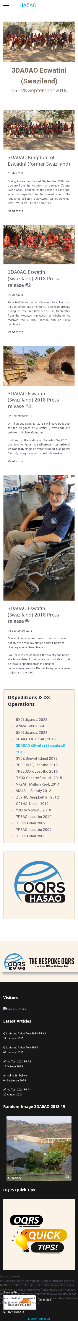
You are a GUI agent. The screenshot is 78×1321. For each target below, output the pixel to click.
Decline (19, 1312)
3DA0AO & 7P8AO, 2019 (36, 739)
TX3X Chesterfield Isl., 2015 (39, 778)
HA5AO (28, 5)
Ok (5, 1312)
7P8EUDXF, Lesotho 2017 (37, 765)
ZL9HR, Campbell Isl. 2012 (37, 797)
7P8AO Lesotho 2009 (34, 829)
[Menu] (6, 5)
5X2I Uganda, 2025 (31, 719)
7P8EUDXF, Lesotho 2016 (37, 771)
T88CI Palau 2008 (31, 836)
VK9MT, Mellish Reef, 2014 (37, 784)
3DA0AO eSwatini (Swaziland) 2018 (40, 748)
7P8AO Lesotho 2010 (34, 816)
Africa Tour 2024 (30, 726)
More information (39, 1318)
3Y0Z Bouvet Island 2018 (37, 758)
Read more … (17, 211)
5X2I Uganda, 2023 (31, 732)
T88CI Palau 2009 (31, 823)
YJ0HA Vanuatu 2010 (33, 810)
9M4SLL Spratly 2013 (33, 791)
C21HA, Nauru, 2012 (32, 804)
